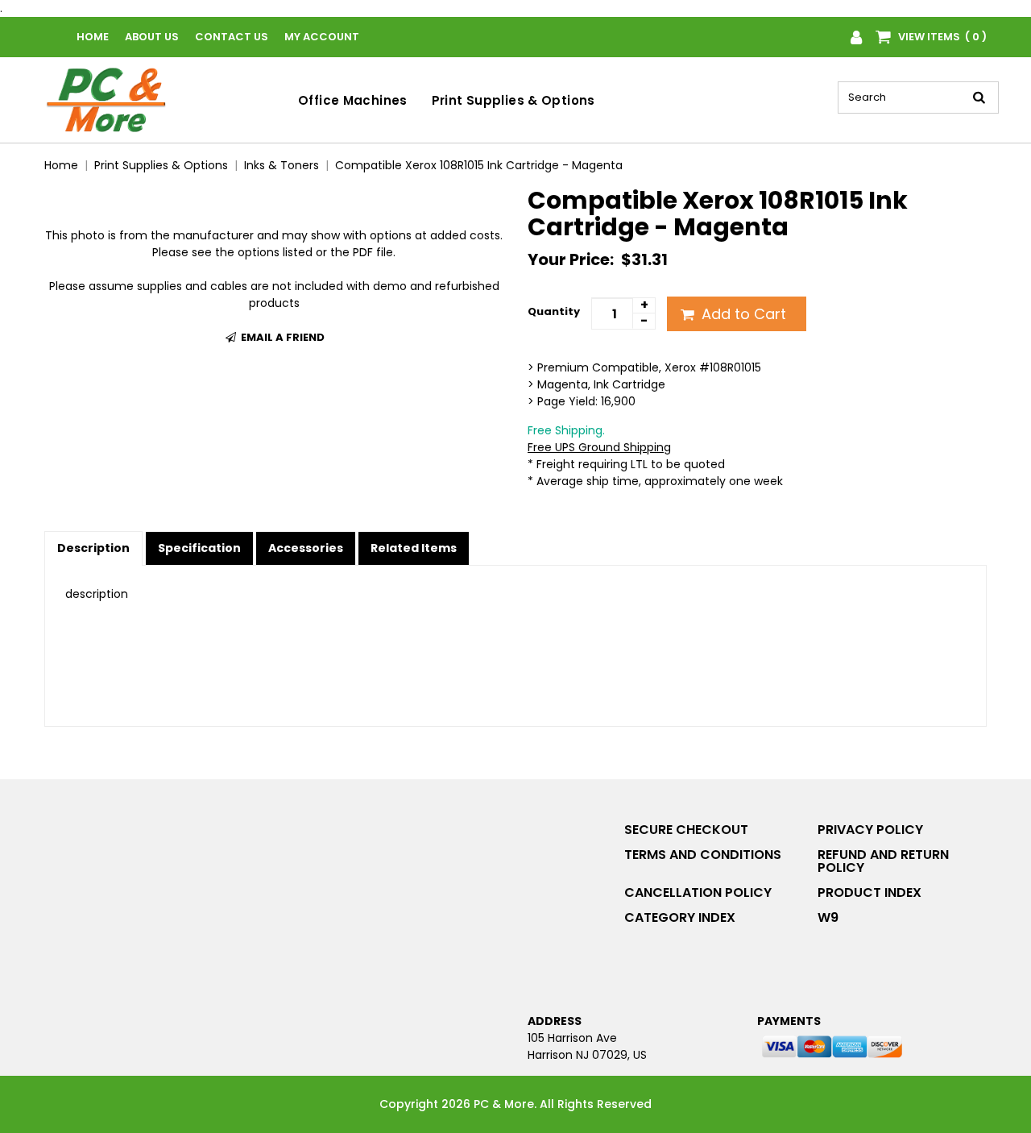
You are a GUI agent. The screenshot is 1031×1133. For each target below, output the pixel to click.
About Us (152, 36)
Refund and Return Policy (883, 861)
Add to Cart (742, 314)
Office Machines (353, 100)
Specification (199, 548)
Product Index (869, 892)
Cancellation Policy (698, 892)
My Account (321, 36)
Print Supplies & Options (513, 100)
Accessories (305, 548)
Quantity (554, 311)
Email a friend (281, 337)
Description (93, 548)
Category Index (679, 917)
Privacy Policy (870, 829)
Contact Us (231, 36)
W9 (828, 917)
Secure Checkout (686, 829)
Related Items (414, 548)
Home (93, 36)
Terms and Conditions (702, 854)
